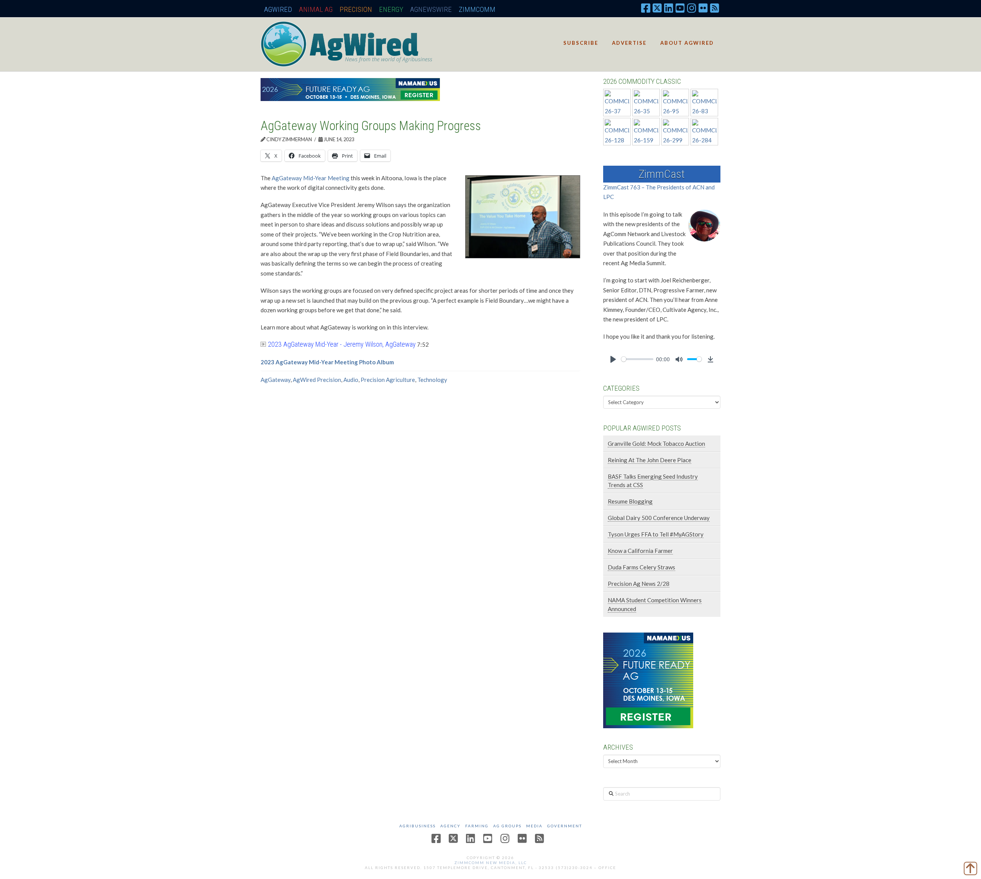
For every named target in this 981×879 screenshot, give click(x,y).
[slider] (637, 359)
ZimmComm (477, 9)
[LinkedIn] (668, 7)
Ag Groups (507, 826)
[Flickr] (703, 7)
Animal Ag (316, 9)
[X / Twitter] (657, 7)
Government (564, 826)
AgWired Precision (317, 379)
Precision (356, 9)
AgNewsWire (431, 9)
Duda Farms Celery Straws (641, 567)
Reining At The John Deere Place (649, 460)
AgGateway (275, 379)
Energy (391, 9)
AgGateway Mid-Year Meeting (310, 177)
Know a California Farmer (640, 550)
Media (534, 826)
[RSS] (714, 7)
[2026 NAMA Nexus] (350, 88)
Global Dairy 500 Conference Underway (659, 517)
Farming (477, 826)
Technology (432, 379)
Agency (450, 826)
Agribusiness (417, 826)
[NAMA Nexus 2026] (648, 679)
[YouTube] (680, 7)
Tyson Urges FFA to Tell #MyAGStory (656, 534)
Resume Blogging (630, 501)
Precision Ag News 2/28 (638, 583)
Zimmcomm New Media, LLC (490, 862)
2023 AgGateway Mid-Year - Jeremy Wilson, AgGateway (342, 344)
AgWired (278, 9)
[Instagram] (691, 7)
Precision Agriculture (388, 379)
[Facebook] (645, 7)
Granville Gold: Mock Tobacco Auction (656, 443)
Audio (350, 379)
